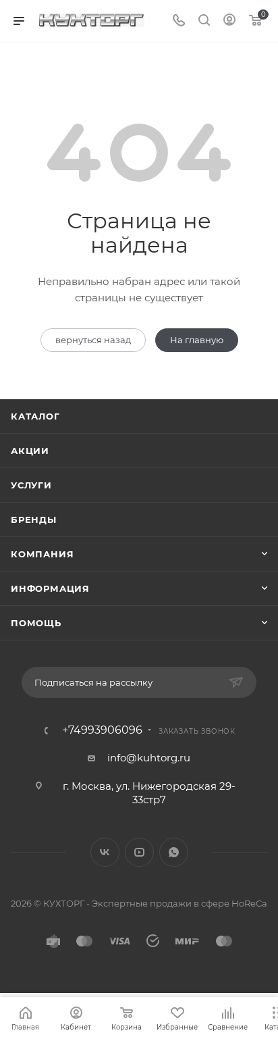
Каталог (35, 416)
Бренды (34, 519)
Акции (30, 450)
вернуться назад (93, 339)
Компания (42, 554)
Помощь (36, 622)
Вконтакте (104, 852)
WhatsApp (173, 852)
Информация (50, 588)
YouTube (139, 852)
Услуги (31, 485)
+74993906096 (102, 730)
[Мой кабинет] (229, 21)
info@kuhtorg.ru (148, 757)
